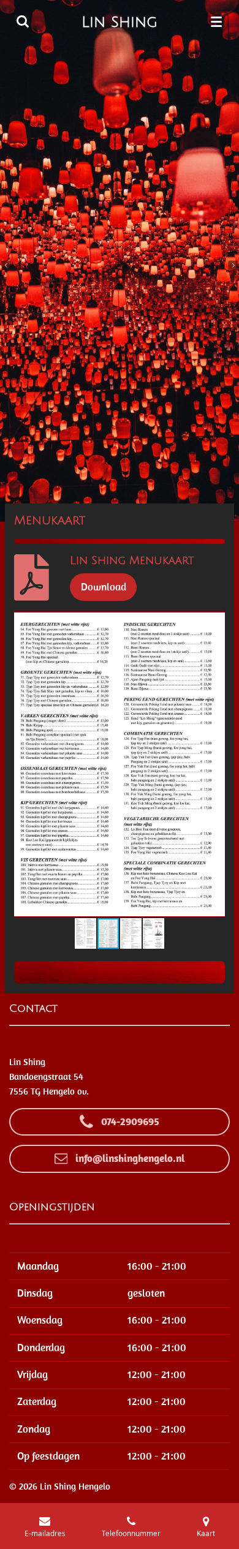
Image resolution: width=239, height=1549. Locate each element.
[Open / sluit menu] (216, 21)
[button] (214, 622)
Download (103, 587)
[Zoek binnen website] (22, 21)
